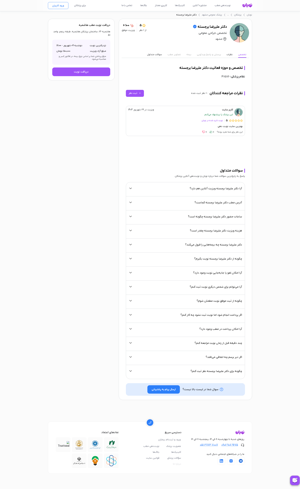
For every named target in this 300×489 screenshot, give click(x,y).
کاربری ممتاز (161, 5)
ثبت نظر (135, 93)
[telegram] (240, 460)
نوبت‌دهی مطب (223, 5)
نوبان (249, 14)
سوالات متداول (154, 54)
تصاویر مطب (174, 54)
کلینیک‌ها (180, 5)
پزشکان (237, 14)
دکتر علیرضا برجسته (186, 14)
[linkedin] (221, 460)
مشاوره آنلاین (200, 5)
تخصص (242, 54)
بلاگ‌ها (143, 5)
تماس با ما (127, 5)
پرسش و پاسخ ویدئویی (209, 54)
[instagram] (231, 460)
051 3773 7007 (209, 445)
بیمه (188, 54)
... (228, 14)
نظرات (230, 54)
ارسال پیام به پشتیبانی (164, 389)
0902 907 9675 (229, 445)
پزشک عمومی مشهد (212, 14)
